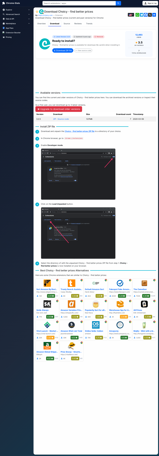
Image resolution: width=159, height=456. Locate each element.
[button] (150, 3)
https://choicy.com (45, 15)
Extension (59, 15)
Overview (41, 23)
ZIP (54, 119)
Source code (63, 119)
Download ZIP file (64, 50)
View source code (84, 50)
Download (54, 23)
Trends (89, 23)
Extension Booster (13, 33)
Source (67, 23)
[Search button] (118, 3)
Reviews (78, 23)
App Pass (9, 28)
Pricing (9, 37)
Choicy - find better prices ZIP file (79, 131)
